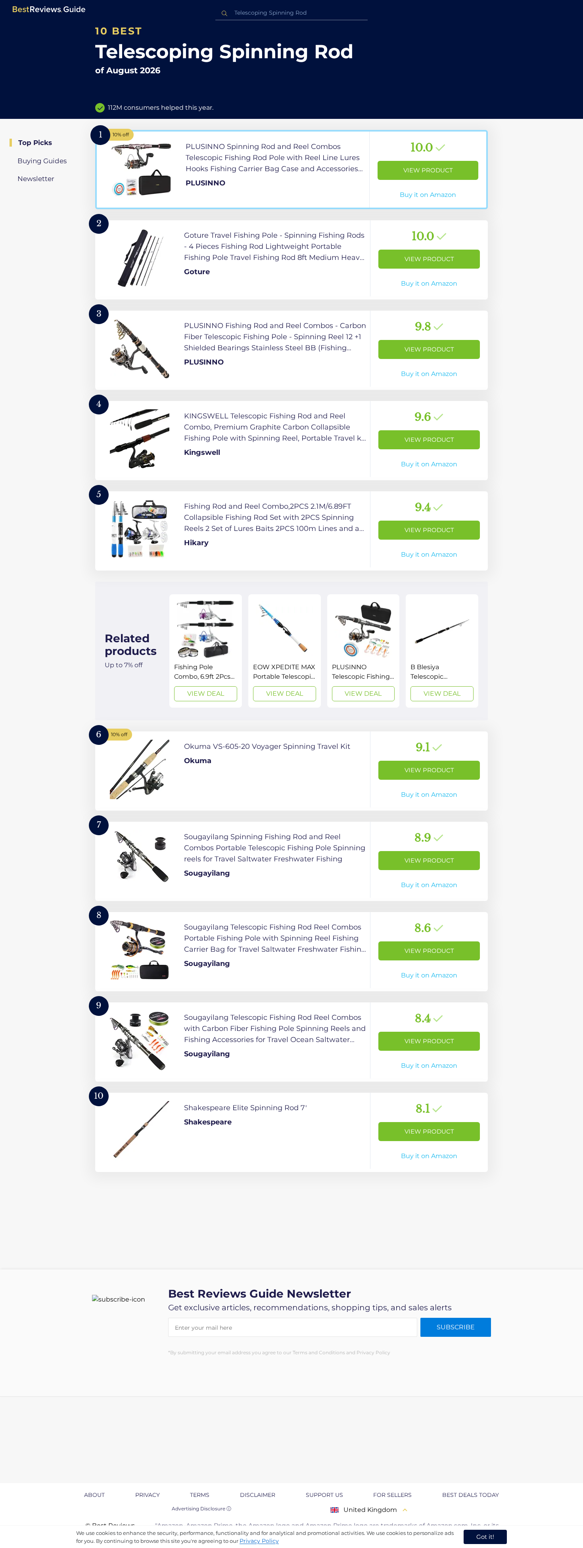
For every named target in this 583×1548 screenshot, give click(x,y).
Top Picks (35, 143)
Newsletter (35, 179)
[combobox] (291, 13)
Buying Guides (42, 161)
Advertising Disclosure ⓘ (201, 1509)
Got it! (485, 1536)
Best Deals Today (470, 1494)
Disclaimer (257, 1494)
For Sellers (392, 1494)
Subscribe (456, 1327)
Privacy (147, 1494)
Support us (324, 1494)
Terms (199, 1494)
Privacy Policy (259, 1540)
